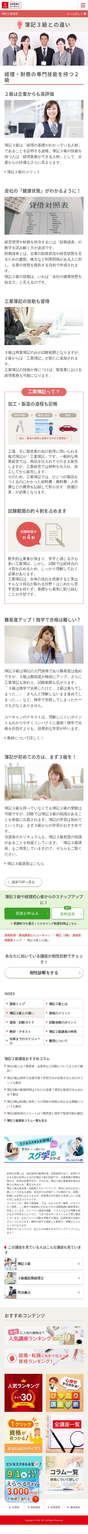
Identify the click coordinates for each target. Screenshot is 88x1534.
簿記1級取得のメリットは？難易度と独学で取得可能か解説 (45, 1113)
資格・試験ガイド (22, 1022)
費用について (58, 1041)
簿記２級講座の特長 (63, 1031)
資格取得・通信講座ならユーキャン (27, 935)
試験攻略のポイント (63, 1022)
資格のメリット (60, 1013)
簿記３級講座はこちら (25, 864)
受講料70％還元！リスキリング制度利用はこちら (45, 923)
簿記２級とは (58, 1004)
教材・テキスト (20, 1031)
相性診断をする (44, 972)
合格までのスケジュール (25, 1040)
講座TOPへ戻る (23, 882)
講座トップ (17, 1004)
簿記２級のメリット (23, 172)
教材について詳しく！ (25, 738)
